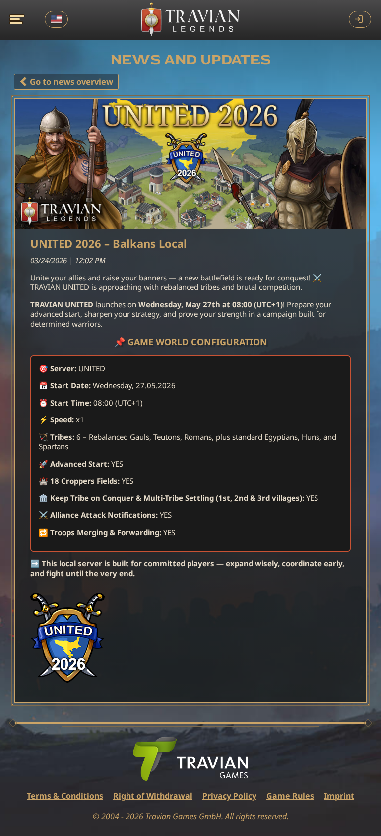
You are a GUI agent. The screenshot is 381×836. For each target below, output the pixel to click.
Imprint (339, 795)
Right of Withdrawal (152, 795)
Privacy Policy (229, 795)
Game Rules (290, 795)
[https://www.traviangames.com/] (190, 759)
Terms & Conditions (65, 795)
